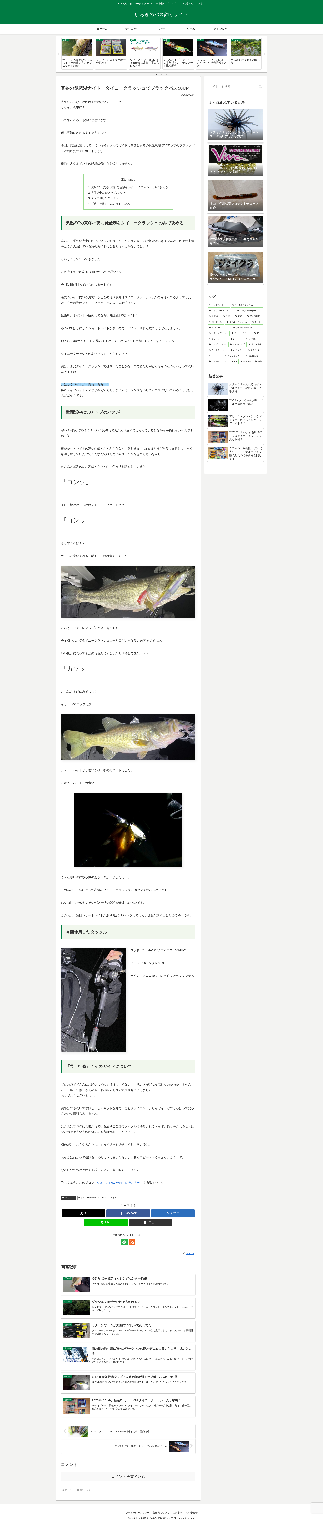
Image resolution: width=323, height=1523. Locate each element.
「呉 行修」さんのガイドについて (112, 203)
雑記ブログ (70, 1197)
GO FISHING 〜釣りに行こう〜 (118, 1182)
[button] (150, 1222)
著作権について (161, 1512)
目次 (123, 179)
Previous (58, 54)
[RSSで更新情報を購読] (132, 1242)
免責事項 (177, 1512)
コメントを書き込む (128, 1476)
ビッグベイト (110, 1197)
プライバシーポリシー (137, 1512)
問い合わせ (192, 1512)
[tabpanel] (77, 53)
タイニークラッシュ (90, 1197)
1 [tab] (156, 74)
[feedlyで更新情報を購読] (124, 1242)
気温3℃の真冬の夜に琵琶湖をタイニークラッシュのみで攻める (129, 187)
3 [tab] (166, 74)
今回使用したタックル (104, 198)
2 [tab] (161, 74)
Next (264, 54)
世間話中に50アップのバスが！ (110, 192)
